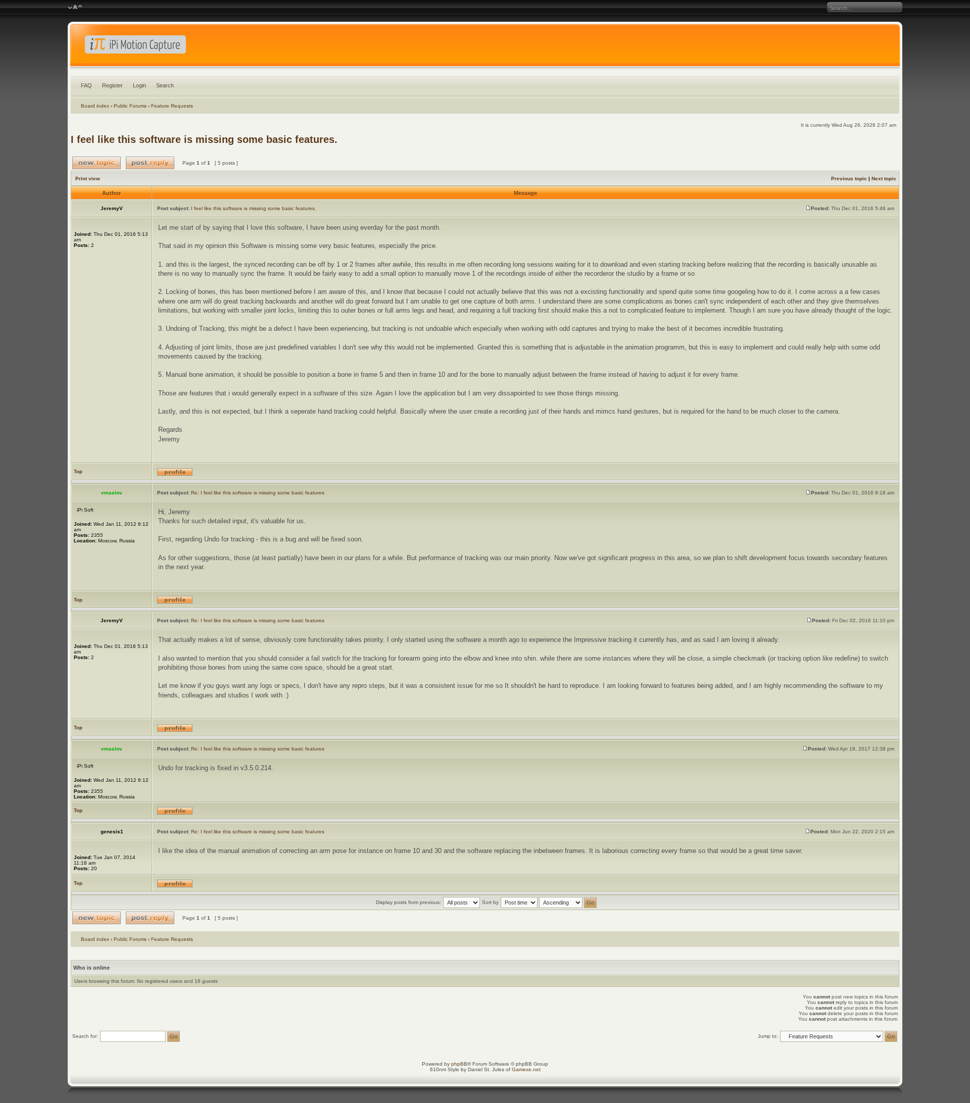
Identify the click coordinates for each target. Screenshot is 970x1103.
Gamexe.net (526, 1069)
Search (165, 85)
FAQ (86, 85)
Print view (87, 178)
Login (139, 85)
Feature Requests (172, 106)
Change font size (75, 7)
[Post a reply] (150, 163)
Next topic (883, 178)
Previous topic (849, 178)
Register (112, 85)
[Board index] (485, 47)
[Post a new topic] (96, 163)
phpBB (459, 1064)
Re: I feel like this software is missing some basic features (257, 492)
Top (78, 471)
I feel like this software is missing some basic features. (204, 139)
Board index (95, 106)
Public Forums (130, 106)
